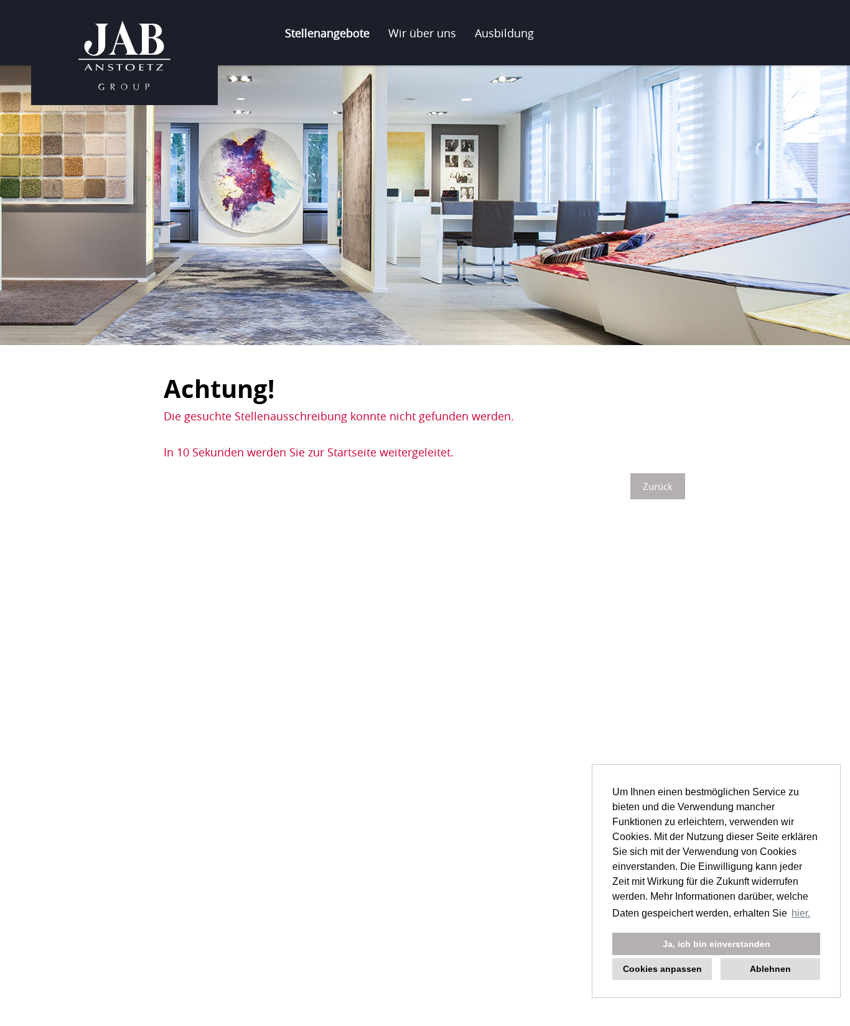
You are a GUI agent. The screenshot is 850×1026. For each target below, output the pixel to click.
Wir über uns (422, 32)
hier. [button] (801, 913)
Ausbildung (504, 32)
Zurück (658, 486)
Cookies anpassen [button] (662, 969)
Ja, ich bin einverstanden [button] (716, 944)
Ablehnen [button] (770, 969)
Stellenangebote (327, 32)
